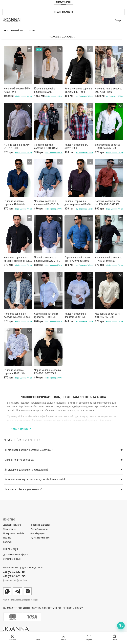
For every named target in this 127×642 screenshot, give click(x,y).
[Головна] (5, 30)
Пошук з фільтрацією (63, 12)
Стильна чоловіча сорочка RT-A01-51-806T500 (14, 372)
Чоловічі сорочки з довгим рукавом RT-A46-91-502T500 (77, 203)
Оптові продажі (37, 533)
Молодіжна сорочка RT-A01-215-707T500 (108, 315)
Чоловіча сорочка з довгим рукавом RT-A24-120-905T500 (17, 315)
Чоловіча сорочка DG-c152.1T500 (76, 146)
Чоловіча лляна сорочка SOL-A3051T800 (108, 90)
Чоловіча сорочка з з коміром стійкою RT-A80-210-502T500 (17, 259)
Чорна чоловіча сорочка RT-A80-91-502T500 (108, 259)
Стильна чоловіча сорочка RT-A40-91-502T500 (14, 203)
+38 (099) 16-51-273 (14, 576)
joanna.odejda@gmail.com (15, 580)
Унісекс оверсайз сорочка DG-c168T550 (46, 146)
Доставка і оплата (12, 524)
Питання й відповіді (40, 524)
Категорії (7, 542)
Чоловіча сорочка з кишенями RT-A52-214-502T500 (46, 203)
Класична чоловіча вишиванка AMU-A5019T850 (44, 90)
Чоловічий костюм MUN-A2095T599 (17, 90)
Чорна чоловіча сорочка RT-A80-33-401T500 (78, 90)
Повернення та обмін (13, 533)
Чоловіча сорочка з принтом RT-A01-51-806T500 (75, 315)
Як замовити (9, 529)
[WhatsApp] (7, 591)
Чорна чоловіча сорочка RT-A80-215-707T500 (48, 372)
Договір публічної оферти (15, 554)
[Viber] (28, 591)
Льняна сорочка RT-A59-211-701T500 (17, 146)
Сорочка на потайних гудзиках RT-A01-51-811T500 (46, 315)
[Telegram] (17, 591)
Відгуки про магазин (40, 537)
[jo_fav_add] (29, 49)
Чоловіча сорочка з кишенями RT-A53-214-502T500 (46, 259)
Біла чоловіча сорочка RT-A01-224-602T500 (107, 146)
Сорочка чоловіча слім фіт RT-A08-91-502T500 (107, 203)
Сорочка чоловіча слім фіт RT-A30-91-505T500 (77, 259)
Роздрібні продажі (39, 529)
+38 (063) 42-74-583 (14, 572)
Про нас (7, 537)
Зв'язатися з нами (12, 559)
